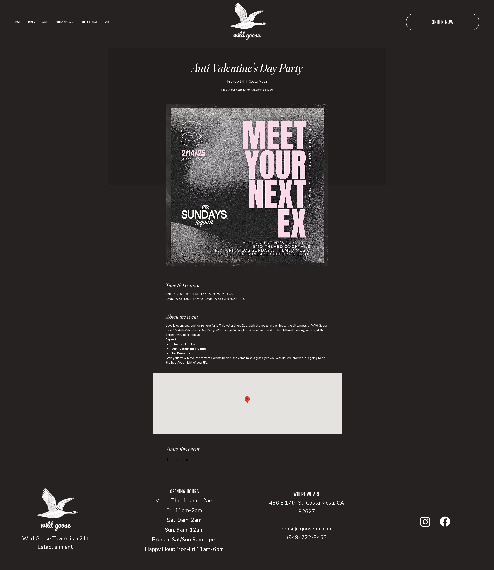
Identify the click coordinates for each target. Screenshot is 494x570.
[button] (107, 22)
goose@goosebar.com (306, 528)
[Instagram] (425, 521)
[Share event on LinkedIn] (186, 459)
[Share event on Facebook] (167, 459)
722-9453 (314, 537)
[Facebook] (445, 521)
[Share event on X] (177, 459)
